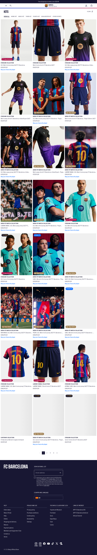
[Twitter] (56, 543)
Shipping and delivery (10, 522)
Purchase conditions (32, 513)
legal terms (43, 478)
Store (36, 546)
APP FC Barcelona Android (80, 513)
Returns (6, 525)
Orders (6, 518)
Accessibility (30, 518)
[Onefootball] (61, 543)
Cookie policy (31, 516)
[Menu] (6, 5)
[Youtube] (48, 543)
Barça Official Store (13, 549)
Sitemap (29, 522)
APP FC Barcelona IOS (79, 510)
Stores (5, 537)
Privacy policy (31, 510)
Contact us (7, 533)
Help (5, 516)
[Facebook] (44, 543)
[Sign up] (60, 473)
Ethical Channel (77, 516)
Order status (7, 510)
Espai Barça (53, 518)
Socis (51, 516)
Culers (52, 525)
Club (51, 522)
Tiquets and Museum (56, 510)
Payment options (8, 528)
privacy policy (52, 478)
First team (53, 513)
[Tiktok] (52, 543)
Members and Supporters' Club (12, 531)
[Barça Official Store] (50, 5)
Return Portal (7, 513)
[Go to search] (10, 5)
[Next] (57, 453)
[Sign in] (86, 5)
